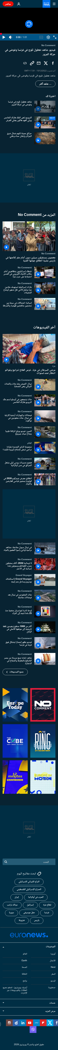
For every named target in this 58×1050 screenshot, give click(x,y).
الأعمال (52, 961)
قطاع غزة (47, 905)
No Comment (48, 253)
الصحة (24, 967)
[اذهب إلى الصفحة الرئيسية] (46, 4)
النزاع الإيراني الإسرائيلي (29, 882)
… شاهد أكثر (45, 84)
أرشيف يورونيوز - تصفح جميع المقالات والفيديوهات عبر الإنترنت (15, 990)
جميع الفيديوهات (16, 672)
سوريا (11, 913)
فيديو (53, 981)
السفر (53, 974)
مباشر (8, 3)
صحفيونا (51, 988)
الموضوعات (50, 947)
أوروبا (53, 954)
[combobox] (29, 862)
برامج (25, 981)
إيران (17, 897)
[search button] (6, 862)
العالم (29, 443)
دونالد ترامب (12, 905)
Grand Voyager (24, 575)
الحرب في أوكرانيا (36, 897)
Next (53, 967)
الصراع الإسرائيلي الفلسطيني (29, 889)
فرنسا (46, 913)
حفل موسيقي (29, 913)
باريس (36, 920)
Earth (24, 961)
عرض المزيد (50, 1011)
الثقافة (24, 974)
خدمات (52, 1003)
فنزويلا (22, 920)
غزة (53, 366)
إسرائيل (30, 905)
